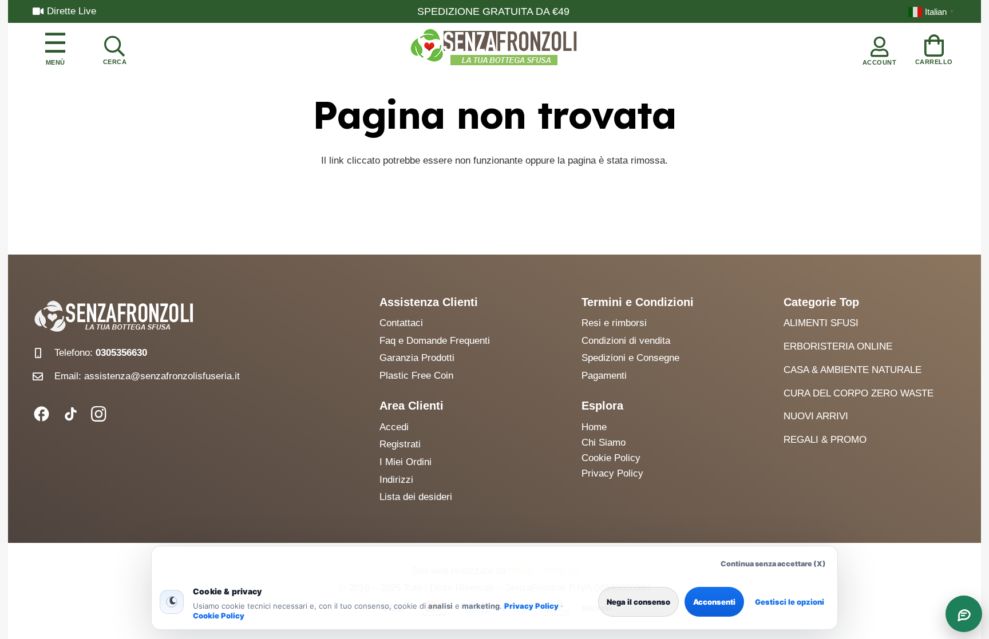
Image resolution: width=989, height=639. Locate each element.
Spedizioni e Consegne (630, 357)
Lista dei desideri (415, 496)
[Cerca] (114, 48)
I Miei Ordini (405, 462)
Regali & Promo (825, 439)
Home (594, 427)
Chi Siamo (603, 442)
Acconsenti (714, 601)
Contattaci (401, 322)
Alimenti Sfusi (821, 322)
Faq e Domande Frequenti (434, 340)
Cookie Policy (218, 615)
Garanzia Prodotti (416, 357)
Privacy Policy (531, 605)
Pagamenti (604, 375)
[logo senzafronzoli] (494, 48)
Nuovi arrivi (816, 416)
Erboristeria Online (838, 346)
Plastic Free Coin (416, 375)
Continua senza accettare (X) (773, 563)
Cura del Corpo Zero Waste (858, 393)
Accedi (394, 427)
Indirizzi (396, 479)
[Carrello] (934, 47)
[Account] (880, 48)
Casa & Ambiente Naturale (852, 369)
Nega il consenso (638, 601)
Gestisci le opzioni (789, 601)
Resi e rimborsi (614, 322)
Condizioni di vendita (625, 340)
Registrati (400, 444)
